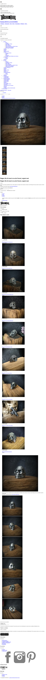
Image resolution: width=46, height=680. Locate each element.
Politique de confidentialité (6, 642)
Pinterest (3, 196)
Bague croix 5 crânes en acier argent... (7, 425)
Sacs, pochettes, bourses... (7, 83)
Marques (3, 675)
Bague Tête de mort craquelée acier (7, 268)
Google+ (3, 195)
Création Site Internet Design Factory (14, 677)
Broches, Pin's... (6, 71)
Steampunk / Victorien (9, 43)
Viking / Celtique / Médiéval (10, 47)
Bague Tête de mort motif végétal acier (7, 320)
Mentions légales (4, 640)
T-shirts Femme (6, 77)
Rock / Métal (7, 44)
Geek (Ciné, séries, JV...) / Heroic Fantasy (12, 46)
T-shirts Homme (6, 76)
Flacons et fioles (6, 81)
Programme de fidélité (5, 641)
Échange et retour (4, 650)
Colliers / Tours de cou (7, 67)
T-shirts (7, 58)
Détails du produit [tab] (4, 200)
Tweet (3, 194)
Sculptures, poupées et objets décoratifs (9, 87)
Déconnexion (4, 644)
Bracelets (5, 49)
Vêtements (4, 75)
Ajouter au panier (3, 190)
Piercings (5, 59)
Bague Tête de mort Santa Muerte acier (7, 294)
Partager (3, 193)
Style (5, 42)
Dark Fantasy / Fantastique (9, 66)
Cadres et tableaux (6, 79)
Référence (1, 205)
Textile (5, 57)
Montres (5, 70)
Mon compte (4, 643)
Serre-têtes (7, 55)
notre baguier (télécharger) (13, 186)
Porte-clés (5, 86)
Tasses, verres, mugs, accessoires (8, 85)
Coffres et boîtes (6, 80)
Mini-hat (7, 53)
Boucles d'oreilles (6, 51)
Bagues (5, 50)
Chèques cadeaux (4, 88)
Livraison (3, 649)
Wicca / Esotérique (8, 45)
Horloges (5, 82)
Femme (4, 41)
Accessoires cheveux (7, 52)
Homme (4, 60)
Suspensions (5, 84)
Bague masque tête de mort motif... (7, 451)
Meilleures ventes (4, 674)
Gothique (7, 61)
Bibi (6, 54)
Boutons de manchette (7, 72)
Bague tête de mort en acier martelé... (7, 399)
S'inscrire (3, 676)
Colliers (5, 48)
